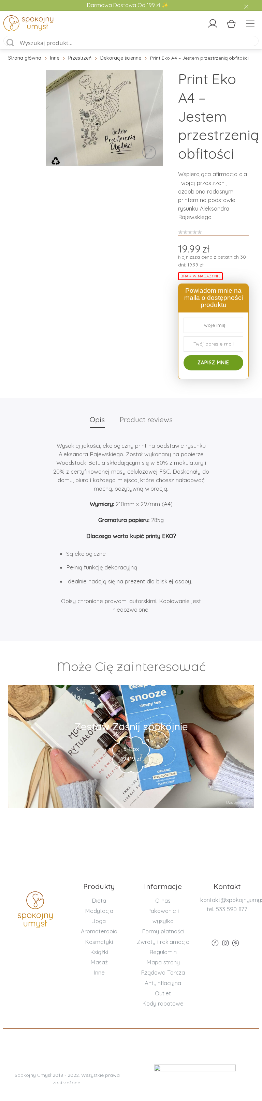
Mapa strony (163, 962)
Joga (99, 920)
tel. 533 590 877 (227, 909)
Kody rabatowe (163, 1003)
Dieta (99, 900)
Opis (97, 419)
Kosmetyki (99, 941)
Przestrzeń (79, 58)
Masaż (99, 962)
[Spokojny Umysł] (34, 24)
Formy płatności (163, 931)
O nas (163, 900)
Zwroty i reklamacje (163, 941)
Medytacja (99, 910)
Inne (54, 58)
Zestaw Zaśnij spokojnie (131, 726)
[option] (104, 118)
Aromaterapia (99, 931)
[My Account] (212, 23)
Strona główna (24, 58)
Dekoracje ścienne (120, 58)
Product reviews (146, 419)
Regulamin (163, 951)
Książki (99, 951)
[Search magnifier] (10, 43)
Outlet (163, 993)
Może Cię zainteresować (131, 666)
